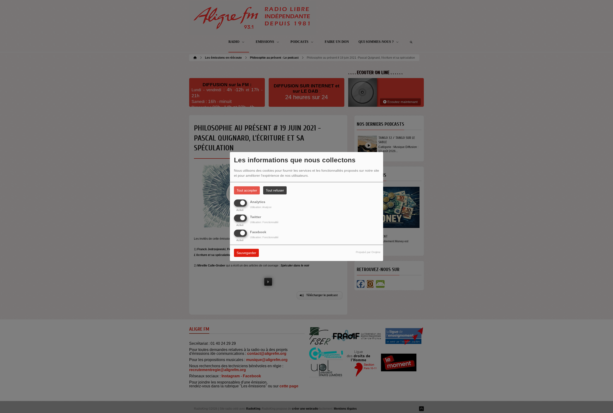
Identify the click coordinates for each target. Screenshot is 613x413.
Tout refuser (275, 190)
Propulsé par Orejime (368, 252)
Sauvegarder (246, 253)
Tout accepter (247, 190)
